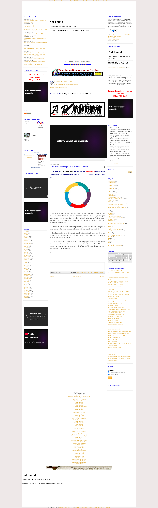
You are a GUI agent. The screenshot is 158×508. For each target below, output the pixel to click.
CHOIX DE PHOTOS (113, 276)
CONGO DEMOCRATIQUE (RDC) (85, 272)
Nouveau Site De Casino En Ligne (79, 434)
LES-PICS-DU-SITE (112, 341)
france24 (123, 34)
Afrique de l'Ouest (112, 187)
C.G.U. (72, 507)
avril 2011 (26, 268)
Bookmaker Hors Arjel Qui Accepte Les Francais (79, 396)
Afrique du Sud (111, 188)
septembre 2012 (27, 243)
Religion (109, 233)
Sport (109, 242)
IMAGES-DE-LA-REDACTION (115, 316)
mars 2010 (26, 287)
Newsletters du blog (113, 374)
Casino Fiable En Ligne (79, 456)
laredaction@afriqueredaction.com (63, 81)
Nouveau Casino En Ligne (79, 452)
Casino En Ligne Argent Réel (79, 433)
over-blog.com (62, 507)
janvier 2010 (26, 290)
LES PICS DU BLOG (112, 339)
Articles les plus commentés (104, 507)
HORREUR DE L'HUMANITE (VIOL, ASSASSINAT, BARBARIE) (116, 311)
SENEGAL (110, 239)
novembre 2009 (27, 293)
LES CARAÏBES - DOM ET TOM (115, 222)
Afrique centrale (111, 182)
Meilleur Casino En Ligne (79, 412)
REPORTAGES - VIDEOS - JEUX (115, 235)
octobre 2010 (27, 277)
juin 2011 (26, 265)
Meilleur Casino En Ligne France (79, 399)
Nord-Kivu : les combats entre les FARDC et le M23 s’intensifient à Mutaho (121, 150)
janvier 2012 (26, 255)
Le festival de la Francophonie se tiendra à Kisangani (69, 167)
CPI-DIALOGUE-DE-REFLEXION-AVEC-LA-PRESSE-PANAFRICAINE (118, 295)
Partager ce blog (111, 37)
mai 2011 (26, 267)
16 (119, 258)
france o (115, 36)
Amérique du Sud (111, 192)
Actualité (119, 36)
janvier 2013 (26, 237)
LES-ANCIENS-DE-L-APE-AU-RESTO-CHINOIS (119, 326)
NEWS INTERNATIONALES (114, 229)
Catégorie (110, 34)
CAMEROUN (111, 195)
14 (112, 258)
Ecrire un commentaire (99, 272)
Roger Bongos (35, 152)
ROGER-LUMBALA (112, 354)
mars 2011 (26, 269)
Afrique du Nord (111, 185)
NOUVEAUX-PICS (112, 345)
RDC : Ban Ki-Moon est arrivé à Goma (120, 128)
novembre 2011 (27, 258)
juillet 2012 (26, 246)
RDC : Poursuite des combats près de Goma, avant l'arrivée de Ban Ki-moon (120, 154)
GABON (110, 214)
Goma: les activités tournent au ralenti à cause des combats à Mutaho (120, 147)
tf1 (113, 34)
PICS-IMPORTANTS (112, 353)
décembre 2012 (27, 239)
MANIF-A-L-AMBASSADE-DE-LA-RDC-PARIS (119, 343)
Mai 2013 (120, 253)
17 (123, 258)
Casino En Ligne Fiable (79, 415)
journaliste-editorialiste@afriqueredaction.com (66, 84)
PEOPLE (110, 232)
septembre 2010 (27, 278)
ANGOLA (110, 191)
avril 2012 (26, 250)
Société (109, 241)
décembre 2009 (27, 291)
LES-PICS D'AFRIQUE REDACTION (116, 335)
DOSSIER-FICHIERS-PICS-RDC (115, 303)
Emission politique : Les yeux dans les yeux (117, 207)
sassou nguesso (117, 34)
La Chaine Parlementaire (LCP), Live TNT (117, 67)
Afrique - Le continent (112, 190)
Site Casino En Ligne (79, 446)
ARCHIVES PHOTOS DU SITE (115, 270)
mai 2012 (26, 249)
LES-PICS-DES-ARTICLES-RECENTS (117, 337)
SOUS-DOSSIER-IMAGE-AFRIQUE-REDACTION (119, 356)
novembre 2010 (27, 275)
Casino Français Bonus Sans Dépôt (79, 435)
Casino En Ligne (79, 397)
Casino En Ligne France (79, 400)
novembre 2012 (27, 240)
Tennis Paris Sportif (79, 425)
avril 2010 (26, 286)
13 (109, 258)
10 (123, 257)
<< (112, 262)
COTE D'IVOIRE (111, 200)
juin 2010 (26, 283)
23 (119, 259)
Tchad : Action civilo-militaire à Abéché (120, 129)
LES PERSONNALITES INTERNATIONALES (118, 333)
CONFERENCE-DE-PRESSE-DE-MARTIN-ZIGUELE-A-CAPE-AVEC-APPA (118, 281)
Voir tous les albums (112, 360)
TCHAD (110, 244)
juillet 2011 (26, 264)
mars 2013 (26, 234)
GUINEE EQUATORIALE (114, 216)
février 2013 (26, 236)
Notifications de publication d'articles (117, 372)
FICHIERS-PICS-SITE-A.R (114, 305)
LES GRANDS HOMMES (114, 330)
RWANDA (110, 236)
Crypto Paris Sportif (79, 395)
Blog (109, 19)
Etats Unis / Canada (112, 206)
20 (109, 259)
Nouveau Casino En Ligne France (79, 443)
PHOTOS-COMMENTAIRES (114, 347)
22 (116, 259)
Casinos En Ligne (79, 463)
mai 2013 (26, 231)
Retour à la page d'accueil (113, 39)
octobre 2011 (27, 259)
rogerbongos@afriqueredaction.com (59, 87)
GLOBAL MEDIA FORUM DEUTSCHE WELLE (119, 309)
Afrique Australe (111, 181)
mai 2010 (26, 284)
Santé (109, 238)
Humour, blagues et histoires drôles (115, 217)
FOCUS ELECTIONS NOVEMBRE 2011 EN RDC (119, 209)
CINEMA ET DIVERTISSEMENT (115, 204)
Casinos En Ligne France (79, 422)
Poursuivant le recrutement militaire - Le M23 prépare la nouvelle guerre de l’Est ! (35, 30)
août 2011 (26, 262)
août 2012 (26, 245)
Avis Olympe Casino (79, 444)
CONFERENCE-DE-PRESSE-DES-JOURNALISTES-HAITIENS (116, 285)
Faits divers (110, 213)
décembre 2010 (27, 274)
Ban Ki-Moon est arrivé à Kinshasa (119, 139)
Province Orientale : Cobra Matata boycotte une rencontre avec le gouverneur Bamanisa (121, 142)
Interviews (110, 225)
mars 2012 (26, 252)
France (109, 211)
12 (130, 257)
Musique (110, 228)
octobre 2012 (27, 242)
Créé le (109, 40)
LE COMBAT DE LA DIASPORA (115, 324)
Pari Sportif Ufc (79, 427)
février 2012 (26, 253)
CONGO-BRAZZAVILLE (113, 197)
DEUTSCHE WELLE (112, 298)
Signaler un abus (93, 507)
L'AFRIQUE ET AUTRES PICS (115, 322)
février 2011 (26, 271)
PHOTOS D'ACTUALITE (113, 349)
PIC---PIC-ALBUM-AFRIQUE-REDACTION (118, 351)
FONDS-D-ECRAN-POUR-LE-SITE (116, 307)
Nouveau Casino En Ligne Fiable (79, 430)
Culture (109, 201)
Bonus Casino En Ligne (79, 447)
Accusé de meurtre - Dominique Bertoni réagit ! (34, 58)
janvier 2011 (26, 272)
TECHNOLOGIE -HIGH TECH (115, 245)
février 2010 (26, 288)
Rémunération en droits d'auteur (82, 507)
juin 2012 (26, 248)
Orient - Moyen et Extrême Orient (115, 231)
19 (130, 258)
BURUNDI (110, 194)
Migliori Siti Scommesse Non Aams (79, 440)
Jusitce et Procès (111, 219)
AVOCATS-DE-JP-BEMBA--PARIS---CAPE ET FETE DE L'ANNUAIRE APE (118, 273)
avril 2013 (26, 233)
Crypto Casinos (79, 416)
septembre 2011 (27, 261)
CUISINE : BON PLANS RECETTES (116, 203)
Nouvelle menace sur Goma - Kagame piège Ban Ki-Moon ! (119, 136)
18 (126, 258)
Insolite (109, 226)
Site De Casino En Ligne (79, 411)
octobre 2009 (27, 294)
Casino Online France (79, 455)
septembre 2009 (27, 296)
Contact (68, 507)
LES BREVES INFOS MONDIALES (116, 223)
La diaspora (110, 220)
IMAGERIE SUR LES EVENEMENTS (116, 314)
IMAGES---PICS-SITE (113, 320)
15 (116, 258)
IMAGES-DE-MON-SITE (113, 318)
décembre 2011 (27, 256)
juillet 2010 (26, 281)
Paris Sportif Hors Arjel (79, 457)
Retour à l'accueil (77, 276)
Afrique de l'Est (111, 184)
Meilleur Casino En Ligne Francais (79, 406)
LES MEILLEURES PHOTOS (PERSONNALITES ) (119, 331)
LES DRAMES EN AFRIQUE (114, 328)
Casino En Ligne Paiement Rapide (79, 450)
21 (112, 259)
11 (126, 257)
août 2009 (26, 297)
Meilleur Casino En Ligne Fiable (79, 418)
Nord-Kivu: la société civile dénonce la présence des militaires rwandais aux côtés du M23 (120, 158)
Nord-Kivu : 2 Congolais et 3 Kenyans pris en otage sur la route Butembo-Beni (121, 132)
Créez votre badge (35, 167)
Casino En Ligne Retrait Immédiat (79, 459)
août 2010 (26, 280)
